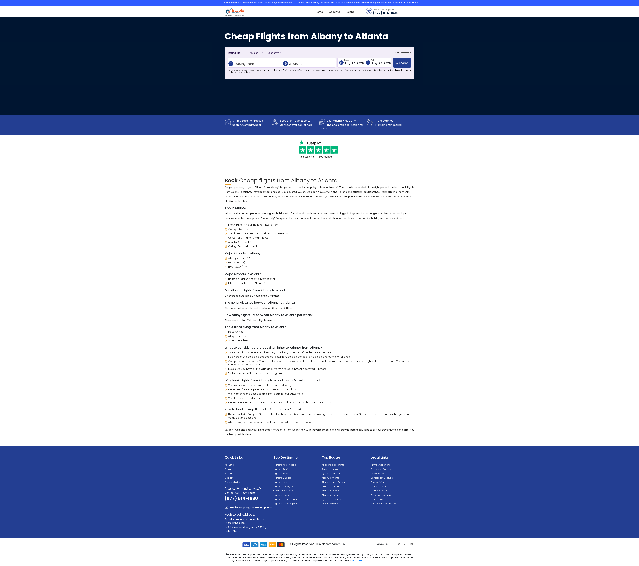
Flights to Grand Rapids (285, 503)
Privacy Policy (377, 482)
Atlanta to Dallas (330, 495)
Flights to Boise (280, 473)
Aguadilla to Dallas (331, 499)
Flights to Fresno (281, 495)
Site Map (229, 473)
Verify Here (412, 2)
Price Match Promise (381, 469)
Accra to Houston (330, 469)
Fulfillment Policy (379, 490)
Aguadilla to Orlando (332, 473)
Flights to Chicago (282, 477)
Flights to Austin (281, 469)
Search (403, 63)
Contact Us (230, 469)
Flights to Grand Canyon (285, 499)
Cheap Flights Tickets (284, 490)
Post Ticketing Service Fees (384, 503)
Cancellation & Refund (382, 477)
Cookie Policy (377, 473)
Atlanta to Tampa (331, 490)
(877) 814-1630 (241, 498)
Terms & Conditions (380, 464)
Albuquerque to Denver (333, 482)
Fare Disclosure (378, 486)
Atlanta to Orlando (331, 486)
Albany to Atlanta (330, 477)
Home (319, 12)
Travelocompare (235, 12)
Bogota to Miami (330, 503)
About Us (334, 12)
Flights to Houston (282, 482)
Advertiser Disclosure (381, 495)
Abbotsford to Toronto (333, 464)
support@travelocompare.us (251, 507)
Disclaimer (230, 477)
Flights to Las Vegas (283, 486)
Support (352, 12)
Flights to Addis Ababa (284, 464)
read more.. (357, 560)
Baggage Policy (232, 482)
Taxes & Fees (377, 499)
